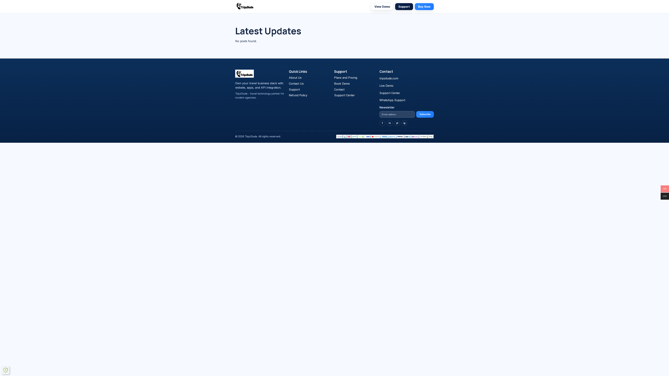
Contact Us (296, 83)
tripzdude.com (388, 78)
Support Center (344, 95)
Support (404, 6)
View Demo (382, 6)
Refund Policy (298, 95)
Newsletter (387, 107)
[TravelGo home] (245, 6)
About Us (295, 77)
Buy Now (424, 6)
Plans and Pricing (345, 77)
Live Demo (386, 85)
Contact (339, 89)
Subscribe (425, 114)
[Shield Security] (5, 370)
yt (397, 123)
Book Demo (342, 83)
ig (404, 123)
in (390, 123)
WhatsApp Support (392, 100)
